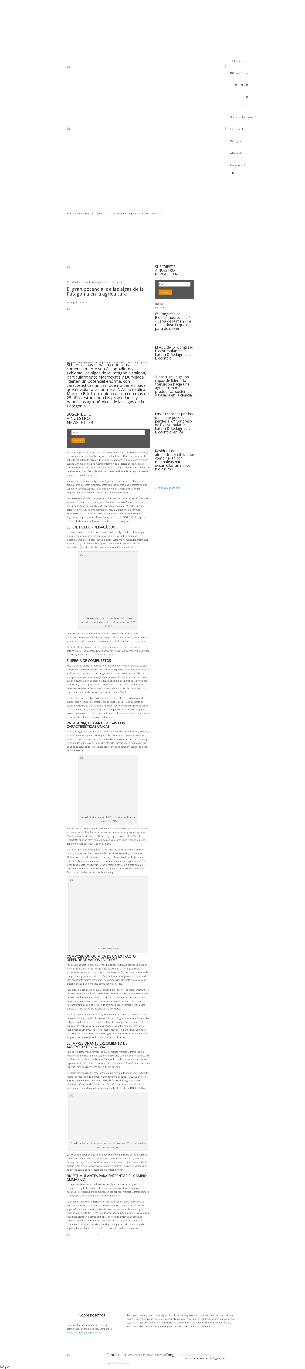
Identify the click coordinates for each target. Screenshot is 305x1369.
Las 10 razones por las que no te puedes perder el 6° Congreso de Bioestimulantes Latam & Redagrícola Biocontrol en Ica (174, 423)
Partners (237, 165)
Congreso (237, 141)
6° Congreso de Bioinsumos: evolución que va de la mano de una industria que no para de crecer (174, 321)
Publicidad (238, 153)
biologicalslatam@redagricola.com (84, 1332)
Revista (236, 129)
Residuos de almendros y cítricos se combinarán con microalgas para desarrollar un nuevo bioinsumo (174, 460)
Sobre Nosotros (240, 61)
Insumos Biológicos (243, 117)
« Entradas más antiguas (167, 487)
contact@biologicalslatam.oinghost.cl (147, 1354)
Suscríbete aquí (240, 73)
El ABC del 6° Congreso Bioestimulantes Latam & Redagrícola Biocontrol (174, 353)
